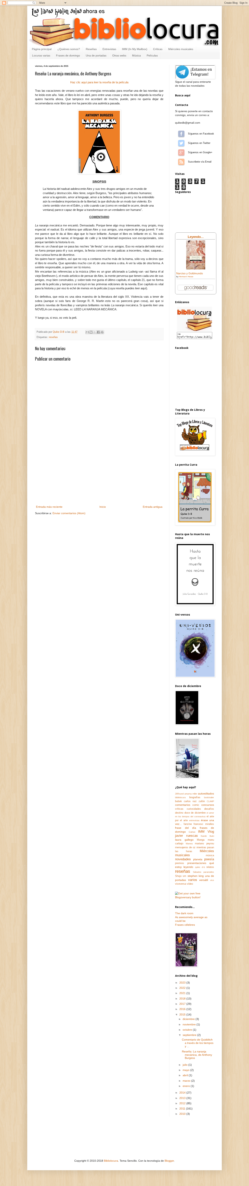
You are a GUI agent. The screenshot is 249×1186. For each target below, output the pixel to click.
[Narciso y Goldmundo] (195, 268)
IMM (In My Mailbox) (134, 49)
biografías (194, 797)
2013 (182, 1098)
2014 (182, 1092)
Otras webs (119, 55)
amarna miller (190, 794)
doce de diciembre (195, 812)
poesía (209, 859)
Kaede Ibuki (207, 836)
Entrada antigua (152, 506)
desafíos (209, 809)
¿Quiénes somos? (68, 49)
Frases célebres (185, 924)
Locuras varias (41, 55)
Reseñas (91, 49)
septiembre (190, 1034)
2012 (182, 1103)
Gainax (192, 832)
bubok (178, 801)
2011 (182, 1108)
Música (136, 55)
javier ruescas (186, 836)
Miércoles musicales (180, 49)
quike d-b (200, 867)
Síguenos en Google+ (181, 152)
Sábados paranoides (203, 872)
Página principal (42, 49)
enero (187, 1085)
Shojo (178, 876)
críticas (179, 809)
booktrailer (209, 797)
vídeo (190, 883)
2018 (182, 998)
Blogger (169, 1160)
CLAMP (210, 801)
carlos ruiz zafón (194, 801)
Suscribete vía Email (181, 162)
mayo (186, 1070)
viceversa (180, 883)
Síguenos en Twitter (181, 143)
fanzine (188, 824)
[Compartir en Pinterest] (102, 332)
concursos (207, 804)
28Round (179, 794)
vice (212, 880)
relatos (210, 867)
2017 (182, 1003)
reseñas (53, 337)
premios (179, 863)
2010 (182, 1113)
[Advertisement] (99, 475)
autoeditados (206, 793)
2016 (182, 1009)
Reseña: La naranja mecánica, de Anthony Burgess (197, 1055)
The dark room (184, 913)
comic (195, 805)
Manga (200, 839)
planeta (197, 859)
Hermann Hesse (186, 276)
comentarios (182, 804)
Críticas (157, 49)
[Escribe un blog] (91, 332)
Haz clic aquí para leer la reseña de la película (99, 82)
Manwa (189, 843)
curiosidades (194, 809)
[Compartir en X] (95, 332)
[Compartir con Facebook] (98, 332)
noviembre (189, 1024)
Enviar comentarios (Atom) (69, 513)
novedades (183, 859)
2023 (182, 982)
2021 (182, 993)
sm (184, 876)
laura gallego (184, 839)
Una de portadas (96, 55)
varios (192, 880)
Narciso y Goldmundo (189, 273)
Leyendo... (196, 237)
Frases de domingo (68, 55)
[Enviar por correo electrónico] (87, 332)
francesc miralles (204, 824)
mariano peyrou (204, 843)
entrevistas (194, 820)
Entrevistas (109, 49)
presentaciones (196, 863)
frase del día (185, 827)
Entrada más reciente (49, 506)
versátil (203, 880)
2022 (182, 987)
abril (186, 1075)
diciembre (189, 1019)
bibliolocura (180, 797)
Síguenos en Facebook (181, 134)
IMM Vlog (206, 831)
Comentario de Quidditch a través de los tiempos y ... (197, 1043)
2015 (182, 1014)
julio (185, 1064)
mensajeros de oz (185, 847)
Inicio (102, 506)
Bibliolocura (111, 1160)
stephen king (196, 875)
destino (179, 812)
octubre (188, 1029)
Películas (152, 55)
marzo (187, 1080)
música (210, 855)
